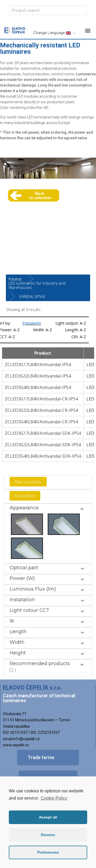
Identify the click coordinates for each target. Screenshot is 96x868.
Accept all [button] (48, 817)
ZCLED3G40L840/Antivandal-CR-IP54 (41, 422)
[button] (87, 30)
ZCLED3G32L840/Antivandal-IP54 (38, 376)
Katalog (15, 278)
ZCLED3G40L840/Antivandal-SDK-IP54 (43, 456)
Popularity (31, 323)
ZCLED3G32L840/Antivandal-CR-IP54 (41, 410)
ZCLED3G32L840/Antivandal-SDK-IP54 (43, 445)
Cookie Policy (54, 798)
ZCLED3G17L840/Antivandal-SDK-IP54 (43, 433)
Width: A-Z (42, 329)
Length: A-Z (75, 329)
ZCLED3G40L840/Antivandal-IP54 (38, 387)
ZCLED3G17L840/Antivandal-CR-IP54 (41, 399)
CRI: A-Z (78, 336)
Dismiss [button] (48, 835)
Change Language (49, 32)
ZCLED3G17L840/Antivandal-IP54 (38, 364)
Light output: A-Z (70, 323)
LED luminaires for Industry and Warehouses (37, 285)
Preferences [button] (48, 852)
